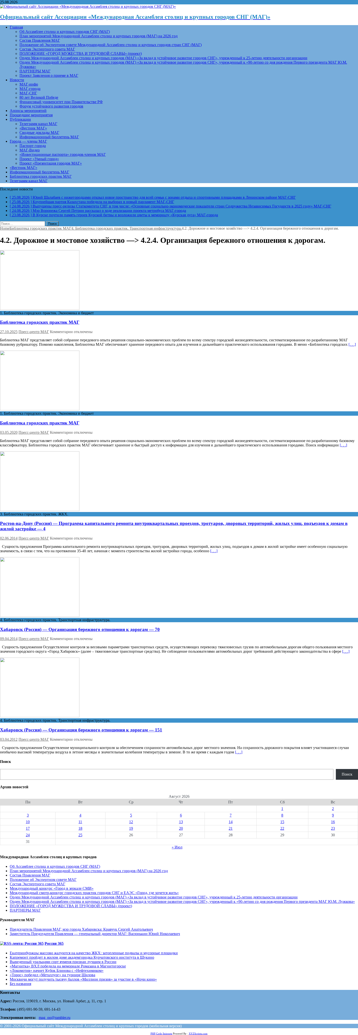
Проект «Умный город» (39, 159)
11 (80, 822)
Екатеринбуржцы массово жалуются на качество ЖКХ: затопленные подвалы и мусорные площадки (94, 953)
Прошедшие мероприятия (31, 115)
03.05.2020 (9, 432)
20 (181, 828)
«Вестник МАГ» (33, 128)
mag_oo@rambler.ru (54, 1017)
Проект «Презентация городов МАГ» (50, 163)
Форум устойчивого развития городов (51, 106)
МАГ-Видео (29, 150)
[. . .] (352, 344)
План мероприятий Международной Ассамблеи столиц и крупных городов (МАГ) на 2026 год (98, 36)
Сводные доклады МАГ (39, 132)
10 (28, 822)
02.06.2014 (9, 538)
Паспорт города (32, 146)
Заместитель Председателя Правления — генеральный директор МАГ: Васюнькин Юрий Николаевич (95, 934)
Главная (16, 27)
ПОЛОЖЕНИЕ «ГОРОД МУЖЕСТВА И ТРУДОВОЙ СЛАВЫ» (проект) (80, 53)
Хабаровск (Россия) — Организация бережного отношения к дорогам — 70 (80, 629)
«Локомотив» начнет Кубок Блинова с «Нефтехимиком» (57, 970)
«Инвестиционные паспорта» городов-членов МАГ (62, 154)
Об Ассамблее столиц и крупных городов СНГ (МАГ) (64, 32)
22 (282, 828)
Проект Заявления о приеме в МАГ (48, 75)
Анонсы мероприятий (28, 110)
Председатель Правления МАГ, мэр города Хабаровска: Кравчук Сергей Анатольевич (81, 929)
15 (282, 822)
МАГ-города (29, 89)
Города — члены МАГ (28, 141)
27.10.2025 (9, 332)
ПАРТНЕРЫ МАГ (34, 71)
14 (231, 822)
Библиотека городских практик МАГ (41, 176)
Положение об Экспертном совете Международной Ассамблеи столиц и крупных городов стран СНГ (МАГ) (110, 45)
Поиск (347, 774)
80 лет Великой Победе (38, 97)
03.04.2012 (9, 739)
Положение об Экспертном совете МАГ (43, 879)
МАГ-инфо (28, 84)
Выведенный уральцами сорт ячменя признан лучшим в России (63, 962)
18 (80, 828)
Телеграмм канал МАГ (38, 124)
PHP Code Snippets (161, 1033)
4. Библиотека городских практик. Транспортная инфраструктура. (126, 228)
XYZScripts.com (198, 1033)
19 (131, 828)
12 (131, 822)
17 (28, 828)
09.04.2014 (9, 639)
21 (231, 828)
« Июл (177, 847)
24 (28, 835)
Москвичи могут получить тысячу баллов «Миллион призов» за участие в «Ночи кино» (83, 979)
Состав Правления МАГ (39, 40)
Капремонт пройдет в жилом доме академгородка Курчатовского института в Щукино (82, 957)
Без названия (20, 984)
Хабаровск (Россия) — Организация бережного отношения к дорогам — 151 (81, 729)
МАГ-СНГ (28, 93)
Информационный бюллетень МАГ (49, 137)
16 (333, 822)
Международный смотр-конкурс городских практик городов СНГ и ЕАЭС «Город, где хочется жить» (94, 893)
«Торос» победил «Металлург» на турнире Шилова (52, 975)
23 (333, 828)
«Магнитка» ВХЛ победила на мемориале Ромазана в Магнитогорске (68, 966)
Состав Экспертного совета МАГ (47, 49)
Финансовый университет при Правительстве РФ (61, 102)
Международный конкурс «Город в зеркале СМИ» (52, 888)
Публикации (20, 119)
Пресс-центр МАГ (34, 332)
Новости (17, 80)
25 (80, 835)
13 (181, 822)
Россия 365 (54, 943)
